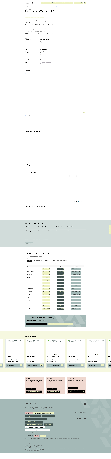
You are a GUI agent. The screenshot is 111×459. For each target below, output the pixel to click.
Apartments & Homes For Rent (47, 2)
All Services (29, 274)
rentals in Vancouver (31, 34)
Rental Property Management (37, 274)
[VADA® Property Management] (29, 3)
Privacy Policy (77, 452)
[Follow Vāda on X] (85, 433)
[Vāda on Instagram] (77, 433)
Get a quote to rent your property (31, 31)
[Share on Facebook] (110, 231)
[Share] (110, 228)
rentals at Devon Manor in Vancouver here (37, 33)
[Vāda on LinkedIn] (82, 433)
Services (70, 2)
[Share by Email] (110, 233)
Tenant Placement (47, 274)
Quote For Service (78, 2)
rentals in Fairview (28, 35)
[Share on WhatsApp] (110, 226)
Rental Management (46, 285)
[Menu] (85, 3)
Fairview (42, 42)
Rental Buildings (64, 2)
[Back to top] (85, 418)
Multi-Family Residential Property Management (59, 274)
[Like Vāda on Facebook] (80, 433)
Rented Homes (57, 2)
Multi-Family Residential (76, 285)
